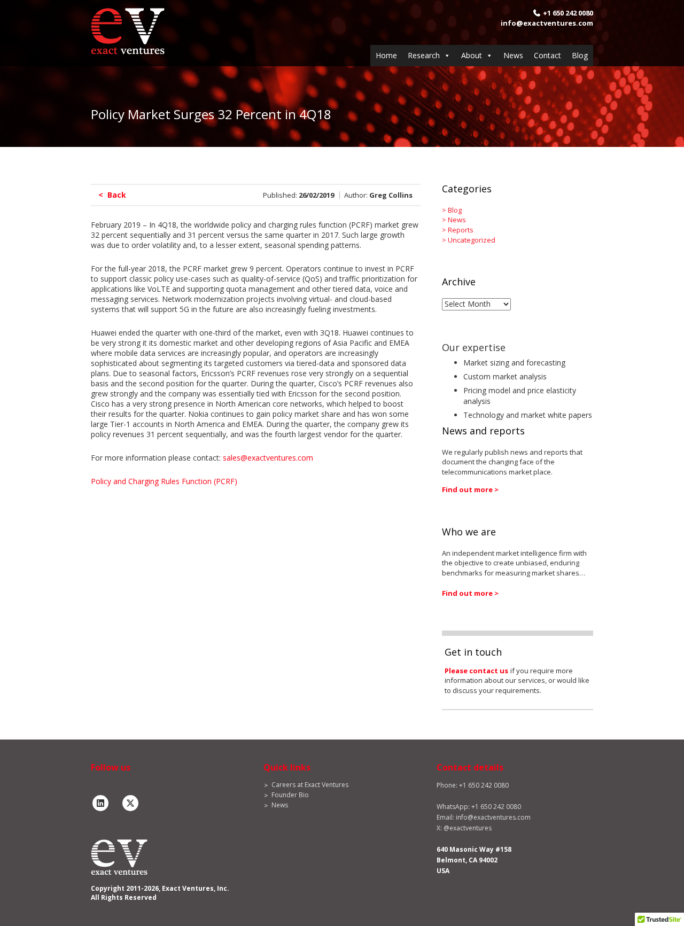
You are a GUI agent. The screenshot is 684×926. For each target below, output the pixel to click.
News (513, 55)
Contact (547, 55)
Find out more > (470, 489)
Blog (580, 55)
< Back (112, 195)
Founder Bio (290, 794)
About (471, 55)
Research (424, 55)
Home (386, 55)
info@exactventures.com (547, 23)
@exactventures (468, 827)
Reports (460, 230)
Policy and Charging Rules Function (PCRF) (164, 481)
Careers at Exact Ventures (309, 784)
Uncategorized (471, 240)
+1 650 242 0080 (568, 13)
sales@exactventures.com (268, 458)
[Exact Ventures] (128, 30)
